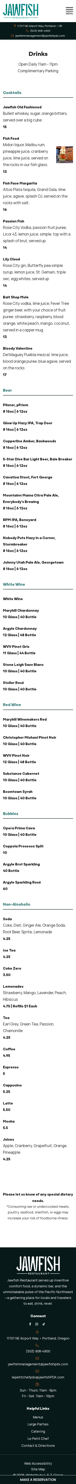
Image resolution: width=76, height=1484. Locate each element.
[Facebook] (30, 1324)
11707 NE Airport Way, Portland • (39, 26)
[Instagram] (36, 1324)
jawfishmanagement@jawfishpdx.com (40, 36)
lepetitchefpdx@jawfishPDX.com (38, 1377)
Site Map (38, 1469)
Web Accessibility (38, 1463)
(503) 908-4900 (40, 31)
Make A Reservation (38, 1479)
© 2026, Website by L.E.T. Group (38, 1475)
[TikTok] (43, 1324)
